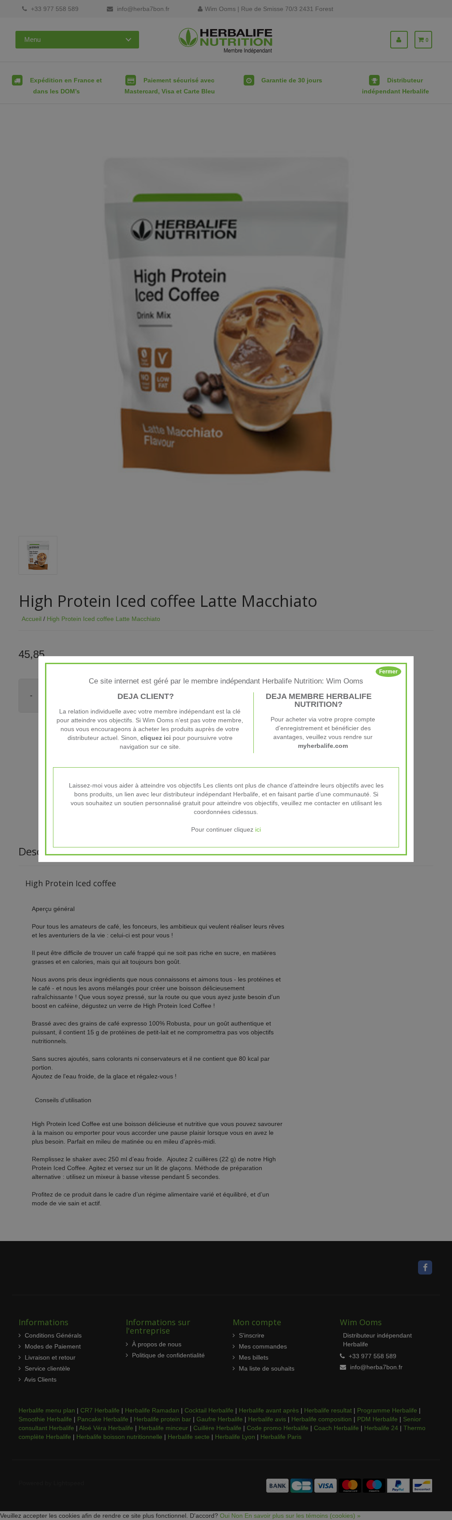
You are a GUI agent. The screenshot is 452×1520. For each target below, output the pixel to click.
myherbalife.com (323, 745)
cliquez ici (155, 737)
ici (258, 829)
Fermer (388, 671)
